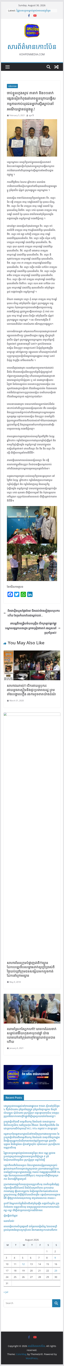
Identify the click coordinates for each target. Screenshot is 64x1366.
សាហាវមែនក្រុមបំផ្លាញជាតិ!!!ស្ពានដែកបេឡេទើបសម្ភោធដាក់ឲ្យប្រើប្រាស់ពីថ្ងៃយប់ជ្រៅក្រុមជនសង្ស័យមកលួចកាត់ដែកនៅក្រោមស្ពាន (31, 969)
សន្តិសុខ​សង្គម (12, 86)
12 (23, 1264)
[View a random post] (56, 67)
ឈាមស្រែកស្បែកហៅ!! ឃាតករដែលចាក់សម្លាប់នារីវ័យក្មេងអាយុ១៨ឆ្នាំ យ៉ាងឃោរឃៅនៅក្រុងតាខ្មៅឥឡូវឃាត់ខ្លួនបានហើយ (31, 1035)
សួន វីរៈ (31, 115)
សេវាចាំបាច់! (9, 1221)
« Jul (6, 1292)
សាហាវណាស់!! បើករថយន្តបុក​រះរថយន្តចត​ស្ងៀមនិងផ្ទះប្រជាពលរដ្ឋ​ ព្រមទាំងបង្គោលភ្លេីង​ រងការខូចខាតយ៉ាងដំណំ (31, 689)
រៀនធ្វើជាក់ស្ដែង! (11, 1215)
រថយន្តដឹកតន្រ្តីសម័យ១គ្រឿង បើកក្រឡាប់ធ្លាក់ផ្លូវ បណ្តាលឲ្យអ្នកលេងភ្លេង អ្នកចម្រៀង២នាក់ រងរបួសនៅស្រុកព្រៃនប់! (30, 628)
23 (55, 1270)
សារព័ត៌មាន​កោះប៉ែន (31, 46)
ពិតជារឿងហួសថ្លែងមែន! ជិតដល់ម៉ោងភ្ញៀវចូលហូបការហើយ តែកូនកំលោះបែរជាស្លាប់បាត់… (34, 613)
